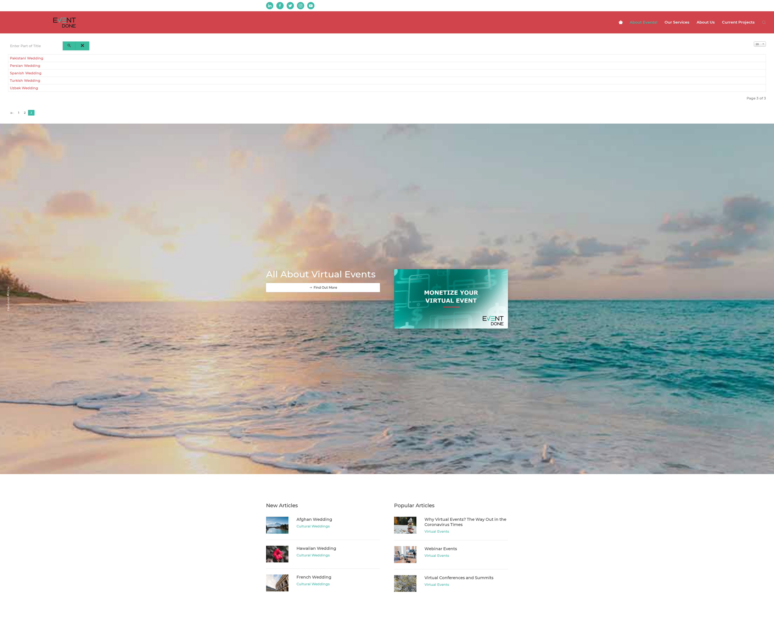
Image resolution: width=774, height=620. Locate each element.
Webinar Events (440, 548)
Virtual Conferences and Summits (458, 577)
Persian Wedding (25, 66)
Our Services (677, 22)
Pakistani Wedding (26, 58)
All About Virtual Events (321, 274)
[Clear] (82, 45)
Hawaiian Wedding (316, 548)
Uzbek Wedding (24, 88)
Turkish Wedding (25, 81)
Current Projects (738, 22)
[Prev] (12, 113)
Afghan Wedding (314, 519)
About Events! (643, 22)
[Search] (69, 45)
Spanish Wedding (26, 73)
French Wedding (313, 577)
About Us (706, 22)
